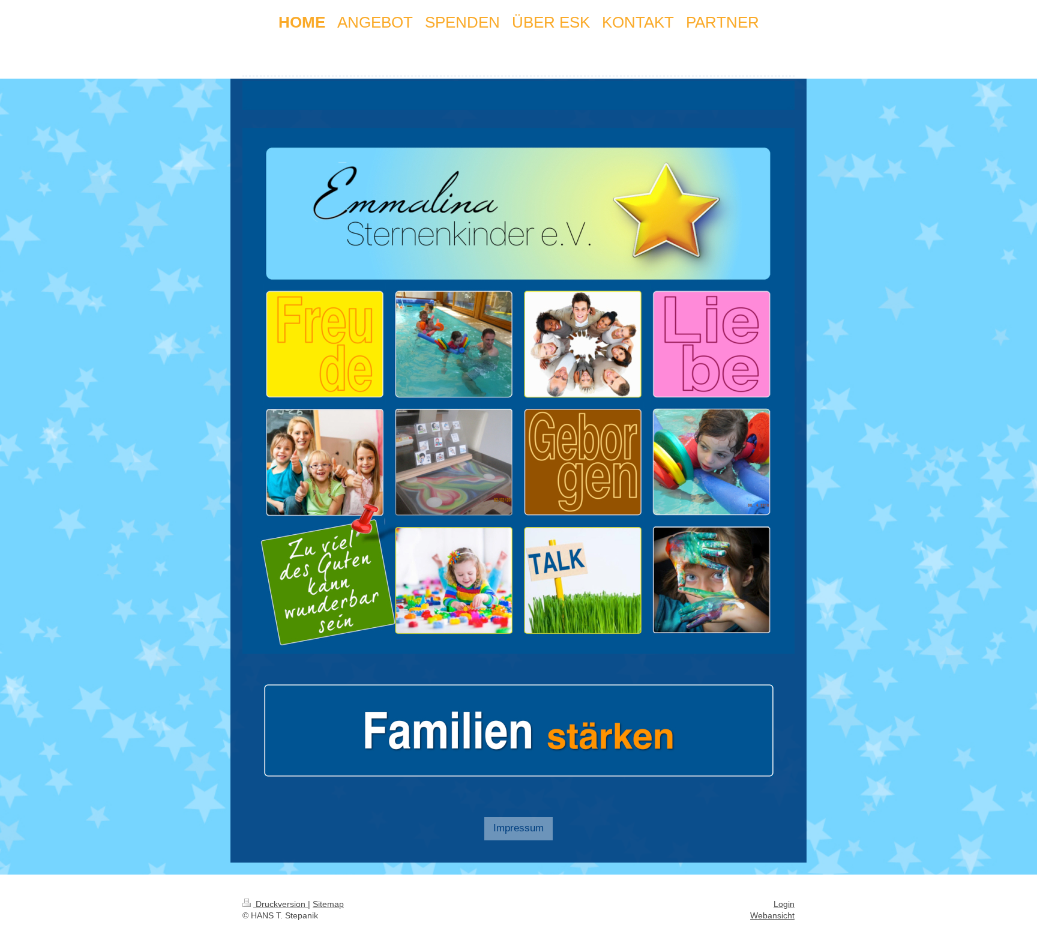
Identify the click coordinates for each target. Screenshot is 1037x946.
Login (784, 904)
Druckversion (280, 904)
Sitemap (328, 904)
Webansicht (772, 915)
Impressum (518, 828)
